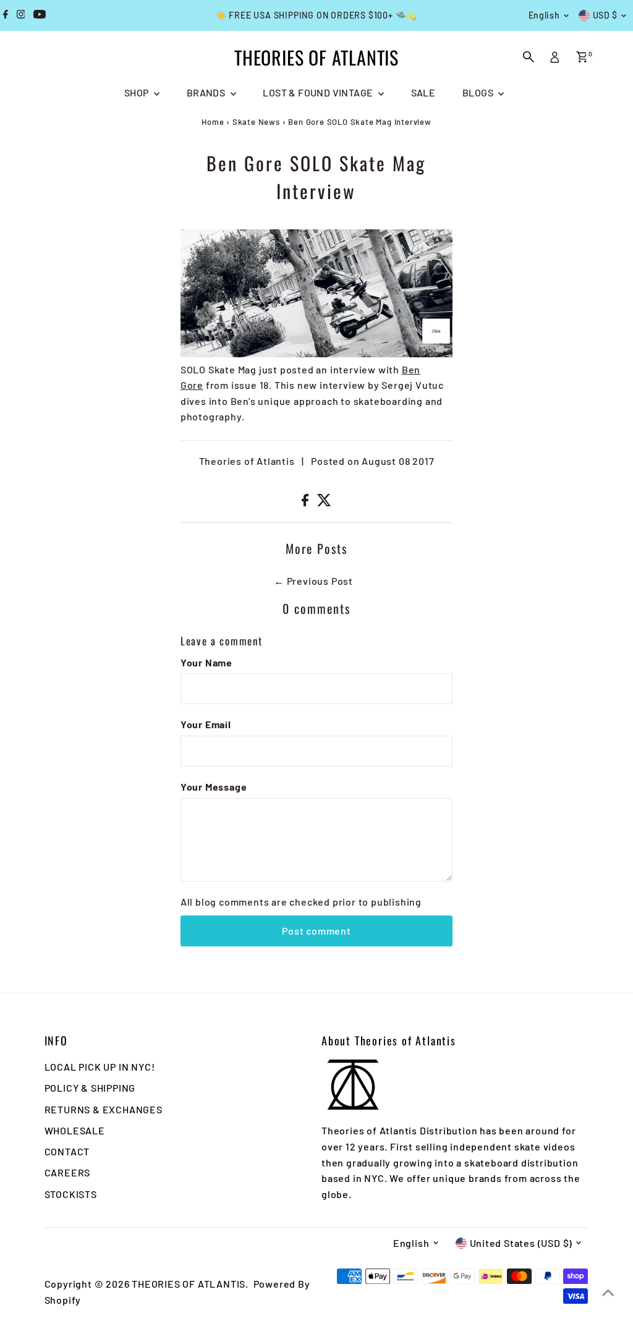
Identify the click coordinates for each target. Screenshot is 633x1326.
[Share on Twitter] (324, 502)
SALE (423, 92)
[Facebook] (5, 15)
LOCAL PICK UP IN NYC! (100, 1067)
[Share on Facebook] (306, 502)
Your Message (214, 787)
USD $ (605, 15)
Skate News (256, 122)
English (544, 15)
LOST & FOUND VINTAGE (319, 92)
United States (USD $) (521, 1243)
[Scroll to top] (608, 1292)
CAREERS (68, 1172)
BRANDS (207, 92)
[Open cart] (582, 56)
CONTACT (67, 1151)
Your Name (206, 662)
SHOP (137, 92)
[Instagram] (21, 15)
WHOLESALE (75, 1130)
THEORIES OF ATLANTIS (316, 57)
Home (213, 122)
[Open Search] (528, 56)
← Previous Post (313, 581)
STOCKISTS (71, 1194)
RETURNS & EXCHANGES (104, 1109)
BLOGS (478, 92)
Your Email (206, 724)
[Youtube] (39, 15)
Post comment (316, 931)
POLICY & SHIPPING (90, 1088)
